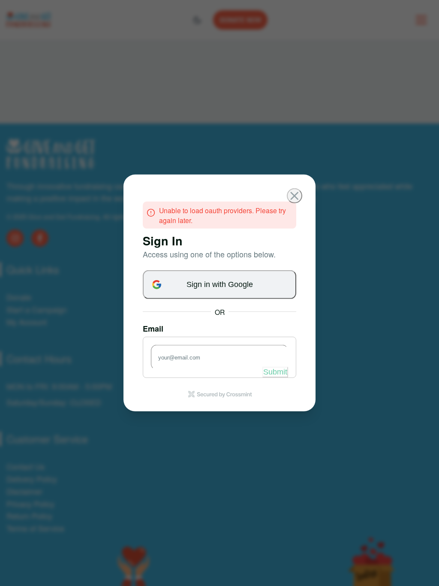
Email (153, 328)
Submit (275, 372)
